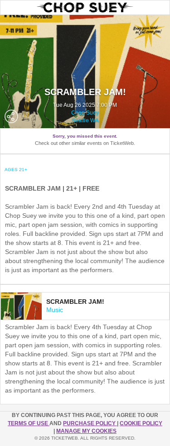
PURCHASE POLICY (90, 423)
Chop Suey (85, 113)
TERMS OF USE (28, 423)
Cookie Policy (141, 423)
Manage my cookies (86, 431)
